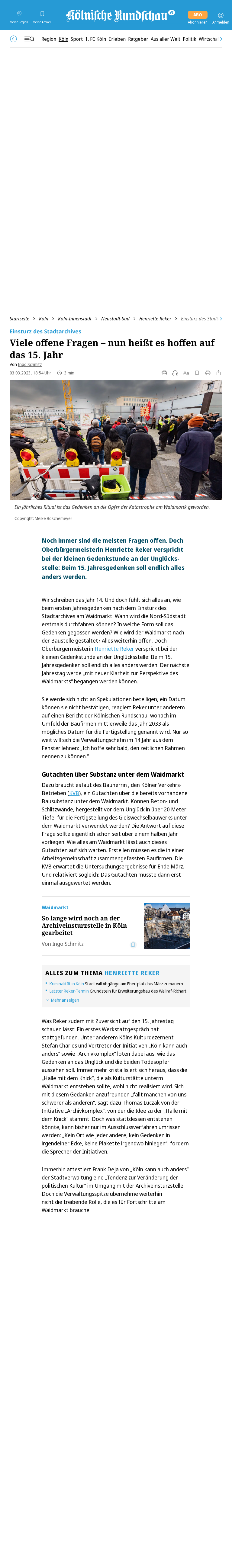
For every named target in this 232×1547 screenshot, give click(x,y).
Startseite (19, 318)
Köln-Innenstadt (75, 318)
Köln (43, 318)
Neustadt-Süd (115, 318)
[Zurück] (13, 39)
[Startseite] (120, 15)
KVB (74, 793)
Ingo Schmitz (30, 364)
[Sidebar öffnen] (29, 39)
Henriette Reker (155, 318)
